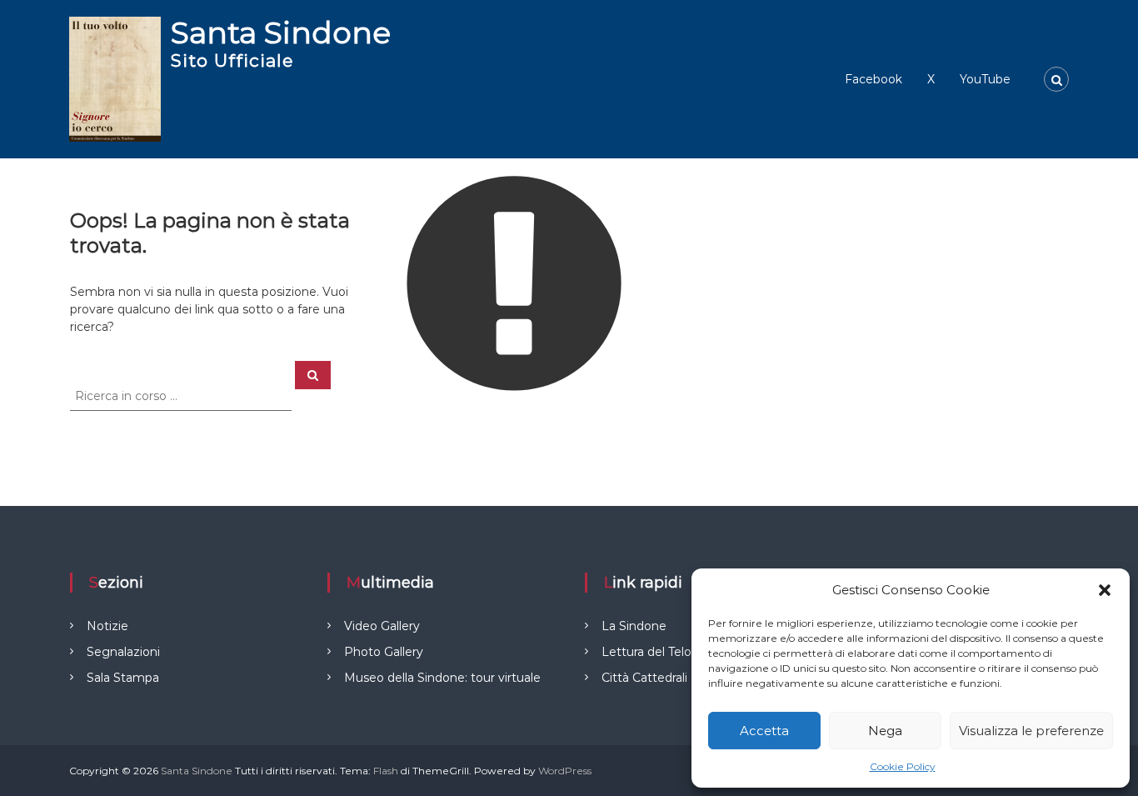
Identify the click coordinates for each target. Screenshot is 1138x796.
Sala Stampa (123, 677)
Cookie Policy (903, 766)
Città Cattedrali (644, 677)
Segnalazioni (123, 651)
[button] (1104, 590)
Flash (385, 770)
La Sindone (633, 625)
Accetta (764, 730)
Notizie (107, 625)
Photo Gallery (383, 651)
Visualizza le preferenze (1031, 730)
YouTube (985, 79)
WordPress (564, 770)
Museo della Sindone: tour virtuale (442, 677)
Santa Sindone (281, 32)
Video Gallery (382, 625)
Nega (885, 730)
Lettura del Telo (646, 651)
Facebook (873, 79)
